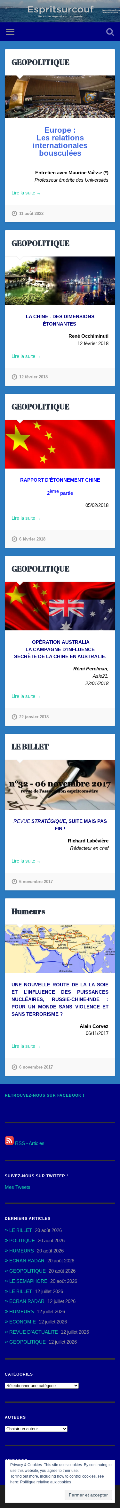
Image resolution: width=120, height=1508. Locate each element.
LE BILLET (30, 746)
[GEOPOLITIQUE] (60, 96)
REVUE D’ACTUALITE (33, 1332)
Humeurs (28, 911)
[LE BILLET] (60, 785)
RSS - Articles (29, 1143)
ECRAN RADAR (26, 1260)
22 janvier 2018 (34, 717)
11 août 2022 (31, 213)
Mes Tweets (17, 1187)
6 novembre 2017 (36, 881)
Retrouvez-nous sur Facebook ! (44, 1095)
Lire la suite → (26, 192)
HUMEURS (21, 1250)
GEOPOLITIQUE (40, 62)
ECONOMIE (22, 1321)
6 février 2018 (32, 539)
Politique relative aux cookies (45, 1482)
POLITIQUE (22, 1240)
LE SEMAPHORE (28, 1281)
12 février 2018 (33, 377)
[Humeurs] (60, 949)
